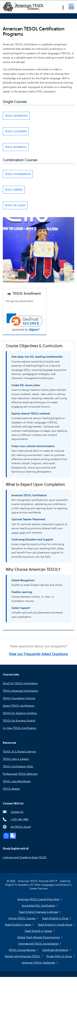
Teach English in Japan (18, 924)
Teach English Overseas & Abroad (38, 912)
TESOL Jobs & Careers (16, 759)
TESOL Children (16, 131)
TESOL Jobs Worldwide (16, 781)
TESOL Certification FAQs (18, 766)
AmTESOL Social (21, 827)
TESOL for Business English (19, 720)
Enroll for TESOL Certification (20, 683)
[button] (24, 322)
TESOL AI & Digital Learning (19, 751)
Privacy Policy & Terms (59, 956)
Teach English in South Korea (55, 924)
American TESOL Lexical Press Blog (38, 899)
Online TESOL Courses (22, 918)
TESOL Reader (11, 789)
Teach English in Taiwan (38, 931)
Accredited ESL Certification (38, 905)
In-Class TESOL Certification (19, 728)
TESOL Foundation (18, 174)
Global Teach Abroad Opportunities (38, 937)
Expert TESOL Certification (18, 706)
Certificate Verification (55, 950)
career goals (18, 532)
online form (26, 301)
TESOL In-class (15, 205)
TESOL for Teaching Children (20, 713)
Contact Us (17, 812)
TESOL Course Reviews (22, 950)
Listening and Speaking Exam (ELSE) (25, 857)
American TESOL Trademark (38, 962)
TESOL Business (16, 147)
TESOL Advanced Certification (20, 691)
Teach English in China (55, 918)
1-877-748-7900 (19, 819)
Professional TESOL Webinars (20, 774)
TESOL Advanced (16, 116)
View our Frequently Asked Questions (38, 653)
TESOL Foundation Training (19, 698)
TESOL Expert (14, 190)
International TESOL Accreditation (38, 943)
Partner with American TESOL (22, 956)
